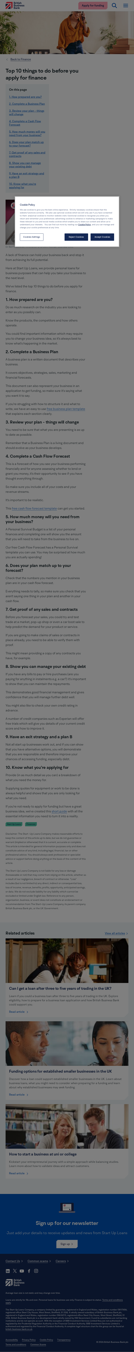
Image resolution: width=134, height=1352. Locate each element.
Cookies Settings (31, 237)
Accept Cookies (102, 237)
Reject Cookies (76, 237)
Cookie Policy (84, 224)
